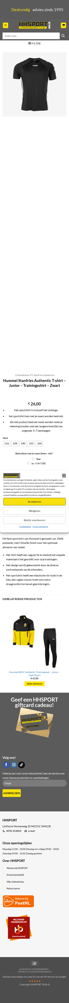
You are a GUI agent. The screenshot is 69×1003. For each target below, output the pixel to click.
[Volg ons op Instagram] (13, 765)
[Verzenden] (63, 35)
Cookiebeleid (25, 526)
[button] (64, 475)
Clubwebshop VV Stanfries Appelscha (34, 375)
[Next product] (31, 396)
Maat (5, 438)
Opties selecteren (34, 684)
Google (62, 976)
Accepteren (34, 501)
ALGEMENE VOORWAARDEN (34, 969)
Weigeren (34, 510)
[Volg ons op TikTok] (21, 765)
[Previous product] (37, 396)
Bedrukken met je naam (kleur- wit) (34, 453)
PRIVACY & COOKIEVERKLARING (35, 971)
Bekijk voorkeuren (34, 520)
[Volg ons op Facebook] (6, 765)
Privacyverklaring (40, 526)
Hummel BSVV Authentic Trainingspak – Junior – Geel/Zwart (34, 674)
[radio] (6, 443)
